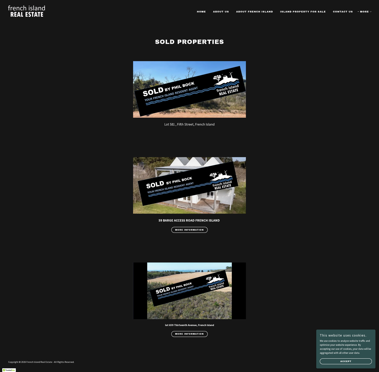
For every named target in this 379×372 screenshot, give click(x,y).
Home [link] (201, 11)
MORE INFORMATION (189, 334)
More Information (189, 230)
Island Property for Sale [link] (303, 11)
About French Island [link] (254, 11)
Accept (345, 361)
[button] (365, 12)
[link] (26, 11)
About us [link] (221, 11)
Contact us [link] (343, 11)
